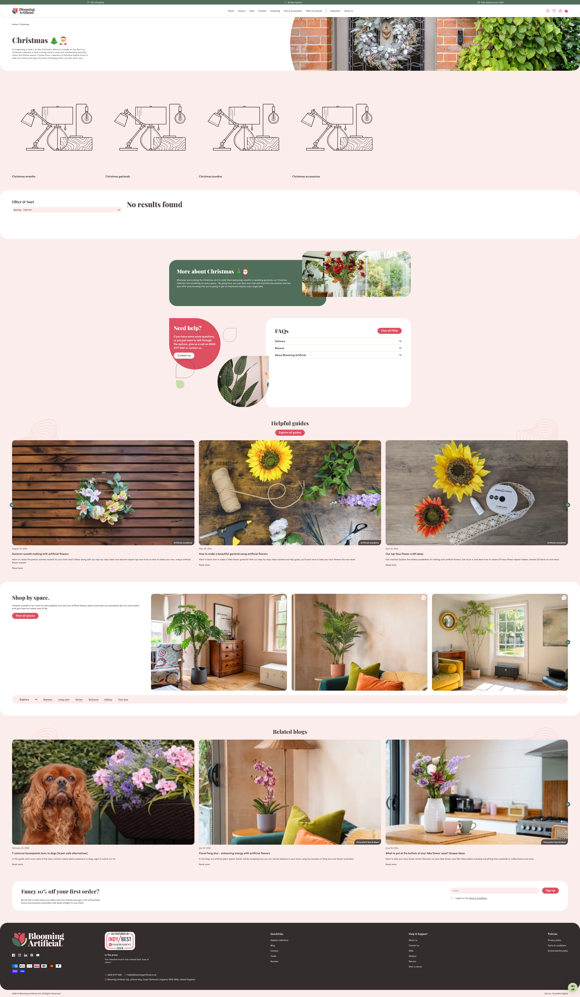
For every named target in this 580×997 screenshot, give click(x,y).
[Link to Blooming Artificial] (23, 11)
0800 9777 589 (115, 974)
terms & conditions (478, 898)
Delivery (412, 956)
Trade (273, 956)
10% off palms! (97, 2)
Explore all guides (290, 432)
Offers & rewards (314, 10)
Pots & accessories (293, 10)
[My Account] (560, 10)
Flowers (241, 10)
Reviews (274, 961)
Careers (274, 950)
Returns (412, 961)
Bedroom (47, 699)
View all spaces (25, 615)
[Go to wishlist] (554, 10)
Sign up (550, 890)
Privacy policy (554, 940)
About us (348, 10)
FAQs (411, 950)
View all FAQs (389, 330)
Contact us (184, 355)
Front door (123, 699)
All (36, 699)
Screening (275, 10)
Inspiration (335, 10)
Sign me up (554, 985)
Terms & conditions (557, 945)
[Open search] (547, 10)
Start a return (415, 966)
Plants (231, 10)
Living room (63, 699)
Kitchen (79, 699)
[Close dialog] (573, 952)
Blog (273, 945)
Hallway (108, 699)
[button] (12, 505)
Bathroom (93, 699)
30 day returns (295, 2)
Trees (251, 10)
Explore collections (279, 940)
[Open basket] (566, 10)
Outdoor (262, 10)
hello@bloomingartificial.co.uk (141, 974)
